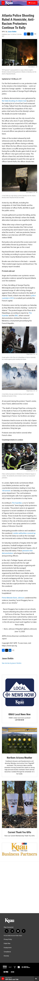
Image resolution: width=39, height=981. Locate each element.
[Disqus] (19, 887)
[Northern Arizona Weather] (19, 740)
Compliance (7, 951)
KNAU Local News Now (19, 714)
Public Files (7, 943)
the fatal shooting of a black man (14, 101)
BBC (16, 316)
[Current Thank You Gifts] (19, 804)
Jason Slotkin (12, 32)
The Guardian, (16, 503)
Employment (7, 947)
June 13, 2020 (19, 631)
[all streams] (36, 978)
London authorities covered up (24, 533)
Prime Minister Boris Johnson (13, 598)
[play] (3, 979)
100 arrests (6, 491)
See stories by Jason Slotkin (11, 663)
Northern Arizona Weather (19, 757)
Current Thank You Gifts (19, 832)
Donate (33, 3)
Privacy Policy (8, 939)
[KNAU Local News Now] (19, 692)
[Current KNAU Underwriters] (19, 849)
